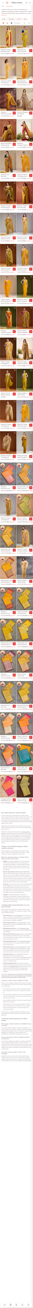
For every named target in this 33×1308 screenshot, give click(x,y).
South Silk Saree (21, 977)
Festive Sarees (11, 974)
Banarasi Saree (25, 928)
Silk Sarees (19, 915)
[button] (14, 50)
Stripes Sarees (21, 976)
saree (8, 885)
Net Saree (28, 976)
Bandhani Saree (25, 941)
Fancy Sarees (13, 976)
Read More (4, 15)
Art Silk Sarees (27, 974)
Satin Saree (21, 947)
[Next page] (16, 807)
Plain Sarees (17, 934)
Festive (19, 19)
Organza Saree (22, 922)
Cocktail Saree (20, 974)
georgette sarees (14, 966)
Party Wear (11, 19)
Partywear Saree (12, 977)
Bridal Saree (4, 977)
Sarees (4, 19)
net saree (24, 957)
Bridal (25, 19)
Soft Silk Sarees (6, 976)
